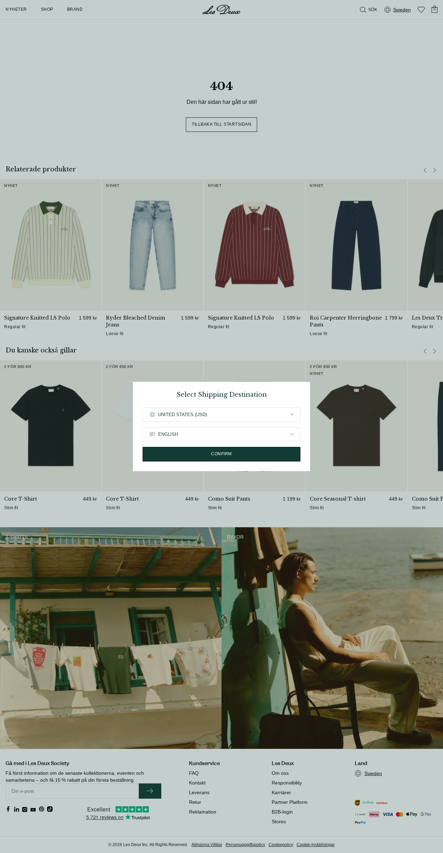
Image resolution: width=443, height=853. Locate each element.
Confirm (221, 453)
